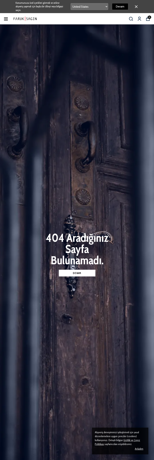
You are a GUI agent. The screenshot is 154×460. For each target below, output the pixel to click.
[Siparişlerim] (139, 18)
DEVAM (77, 273)
